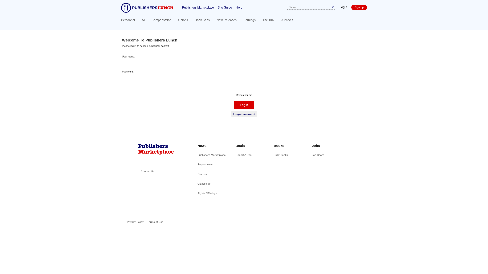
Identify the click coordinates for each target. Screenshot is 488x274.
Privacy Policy (135, 221)
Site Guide (225, 7)
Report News (205, 164)
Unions (183, 20)
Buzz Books (281, 154)
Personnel (128, 20)
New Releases (227, 20)
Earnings (249, 20)
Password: (128, 71)
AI (143, 20)
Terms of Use (155, 221)
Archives (287, 20)
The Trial (268, 20)
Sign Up (359, 7)
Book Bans (202, 20)
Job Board (318, 154)
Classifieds (203, 183)
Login (343, 7)
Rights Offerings (207, 193)
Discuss (202, 174)
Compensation (161, 20)
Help (239, 7)
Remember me (244, 95)
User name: (128, 56)
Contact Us (147, 171)
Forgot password (244, 113)
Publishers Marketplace (198, 7)
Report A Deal (244, 154)
